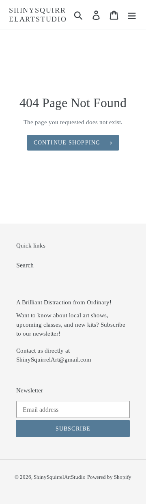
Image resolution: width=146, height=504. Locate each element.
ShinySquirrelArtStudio (38, 14)
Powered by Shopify (109, 477)
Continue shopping (67, 143)
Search (25, 265)
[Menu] (132, 15)
